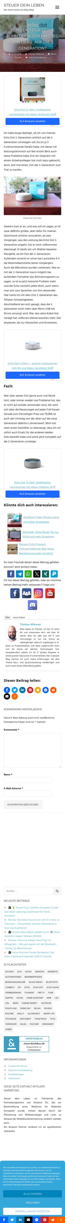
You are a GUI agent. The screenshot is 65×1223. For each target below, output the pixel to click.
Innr (49, 998)
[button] (10, 573)
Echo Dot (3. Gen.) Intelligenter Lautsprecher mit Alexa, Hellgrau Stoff (32, 485)
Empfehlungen (16, 1074)
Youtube (34, 1024)
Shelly (20, 1014)
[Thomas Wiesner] (12, 641)
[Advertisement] (32, 850)
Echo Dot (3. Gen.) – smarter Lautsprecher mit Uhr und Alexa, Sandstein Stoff (32, 366)
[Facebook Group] (27, 593)
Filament (29, 993)
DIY (19, 987)
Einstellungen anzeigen (32, 1211)
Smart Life (48, 1014)
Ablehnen (32, 1202)
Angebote (52, 972)
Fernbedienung (13, 993)
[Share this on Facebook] (7, 690)
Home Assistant (35, 998)
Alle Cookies (33, 1193)
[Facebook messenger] (45, 690)
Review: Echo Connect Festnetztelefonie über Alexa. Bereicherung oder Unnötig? (36, 549)
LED (56, 998)
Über (7, 617)
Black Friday (36, 982)
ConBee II (9, 987)
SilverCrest (34, 1014)
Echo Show (53, 987)
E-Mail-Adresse (13, 789)
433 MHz (9, 972)
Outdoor (46, 1003)
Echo (27, 987)
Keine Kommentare (38, 57)
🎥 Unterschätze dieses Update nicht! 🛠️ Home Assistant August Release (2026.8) (32, 934)
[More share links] (15, 696)
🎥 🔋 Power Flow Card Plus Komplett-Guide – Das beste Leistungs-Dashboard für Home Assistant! (32, 912)
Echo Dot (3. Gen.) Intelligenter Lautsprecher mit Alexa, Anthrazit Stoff (32, 112)
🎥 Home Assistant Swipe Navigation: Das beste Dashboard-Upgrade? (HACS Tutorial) (29, 955)
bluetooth (52, 982)
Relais (37, 1008)
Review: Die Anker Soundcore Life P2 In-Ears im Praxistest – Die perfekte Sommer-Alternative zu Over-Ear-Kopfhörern (32, 924)
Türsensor (11, 1024)
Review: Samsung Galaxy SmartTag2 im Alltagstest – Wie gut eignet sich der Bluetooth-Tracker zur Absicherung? (31, 944)
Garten (9, 998)
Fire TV (41, 993)
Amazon (39, 972)
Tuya (52, 1019)
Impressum (14, 1078)
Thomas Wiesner (36, 54)
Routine (9, 1014)
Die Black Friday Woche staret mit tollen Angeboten (41, 519)
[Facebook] (15, 593)
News (53, 54)
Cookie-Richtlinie (17, 1066)
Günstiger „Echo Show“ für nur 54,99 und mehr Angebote (40, 534)
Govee (19, 998)
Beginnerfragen (33, 977)
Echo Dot (38, 987)
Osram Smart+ (30, 1003)
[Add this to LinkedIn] (22, 690)
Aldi (19, 972)
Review (18, 57)
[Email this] (7, 696)
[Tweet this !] (15, 690)
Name (8, 775)
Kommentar (11, 730)
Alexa (28, 972)
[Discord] (32, 605)
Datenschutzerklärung (20, 1070)
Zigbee (8, 1029)
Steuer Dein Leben (24, 5)
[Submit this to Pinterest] (30, 690)
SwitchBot (25, 1019)
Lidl (7, 1003)
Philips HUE (11, 1008)
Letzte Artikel (19, 617)
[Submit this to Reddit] (53, 690)
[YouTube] (50, 593)
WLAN (23, 1024)
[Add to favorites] (38, 690)
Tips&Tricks (41, 1019)
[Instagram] (38, 593)
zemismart (48, 1024)
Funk (50, 993)
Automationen (13, 977)
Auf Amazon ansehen (32, 121)
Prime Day (25, 1008)
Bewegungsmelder (15, 982)
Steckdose (10, 1019)
